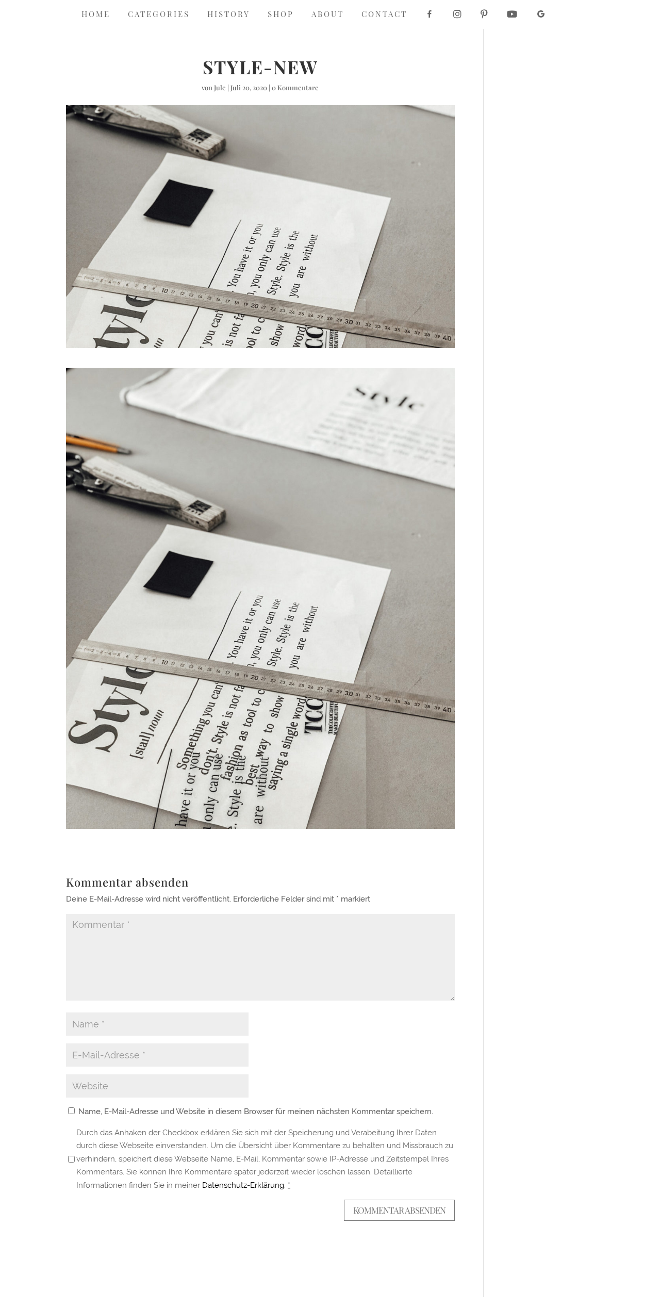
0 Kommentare (295, 87)
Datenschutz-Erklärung (243, 1185)
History (228, 14)
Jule (220, 87)
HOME (95, 14)
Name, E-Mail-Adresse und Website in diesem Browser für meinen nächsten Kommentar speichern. (255, 1111)
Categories (159, 14)
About (327, 14)
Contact (384, 14)
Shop (281, 14)
